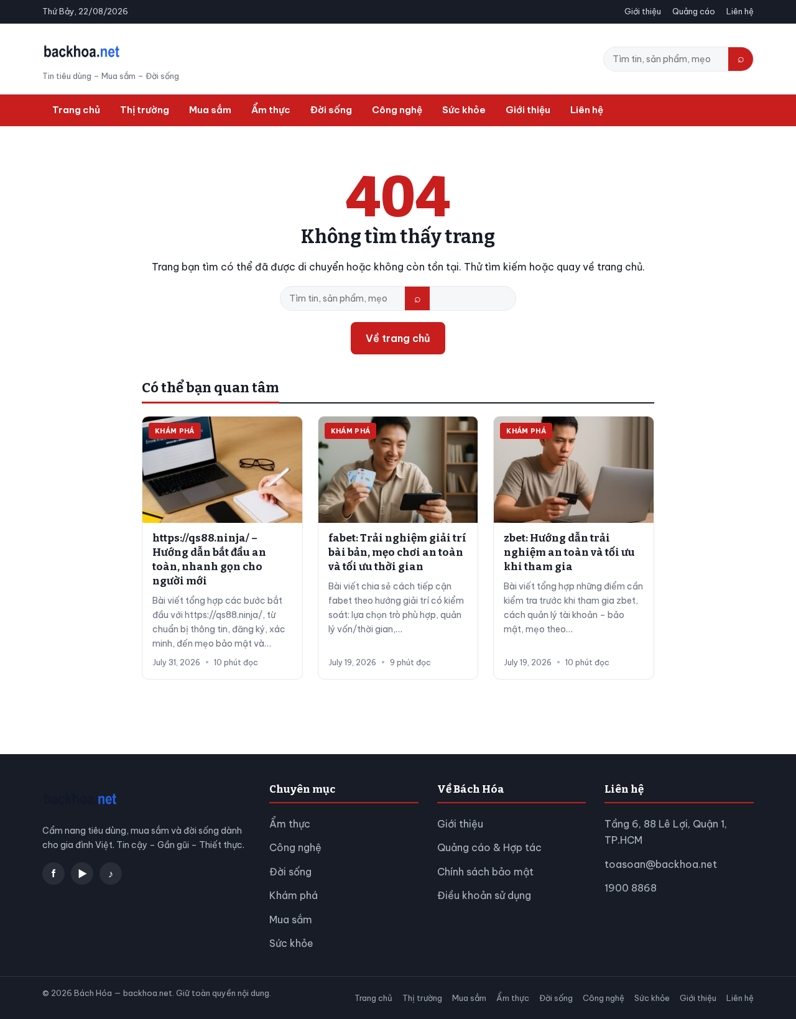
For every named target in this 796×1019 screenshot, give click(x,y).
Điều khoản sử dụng (484, 895)
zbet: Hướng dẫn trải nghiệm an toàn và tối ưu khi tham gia (569, 552)
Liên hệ (740, 11)
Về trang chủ (398, 338)
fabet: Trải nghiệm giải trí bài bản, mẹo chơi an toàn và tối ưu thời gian (397, 552)
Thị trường (144, 110)
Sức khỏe (464, 110)
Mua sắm (210, 110)
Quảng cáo (693, 11)
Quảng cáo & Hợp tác (489, 847)
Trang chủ (76, 110)
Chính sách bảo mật (485, 871)
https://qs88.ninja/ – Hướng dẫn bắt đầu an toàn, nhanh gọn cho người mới (209, 560)
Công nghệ (397, 110)
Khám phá (293, 895)
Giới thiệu (642, 11)
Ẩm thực (270, 110)
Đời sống (331, 110)
